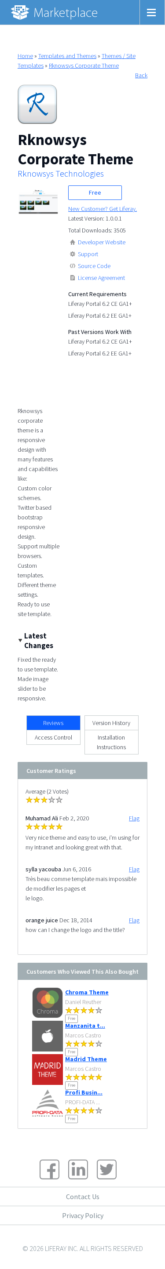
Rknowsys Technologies (61, 173)
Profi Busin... (84, 1092)
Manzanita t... (85, 1026)
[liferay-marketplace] (55, 12)
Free (95, 192)
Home (25, 56)
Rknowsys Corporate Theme (84, 65)
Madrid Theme (86, 1059)
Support (88, 254)
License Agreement (101, 278)
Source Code (94, 266)
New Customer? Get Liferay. (102, 209)
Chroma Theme (87, 992)
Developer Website (101, 242)
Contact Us (82, 1196)
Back (141, 75)
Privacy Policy (82, 1215)
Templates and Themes (67, 56)
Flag (134, 818)
